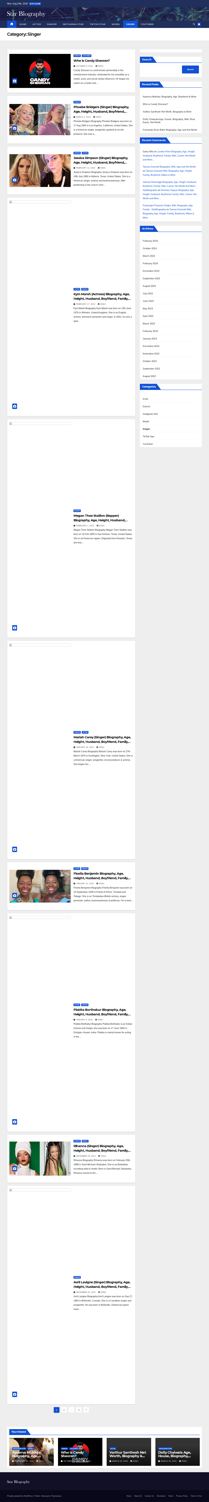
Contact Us (149, 1496)
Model (116, 24)
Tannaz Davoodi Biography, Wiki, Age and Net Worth (169, 167)
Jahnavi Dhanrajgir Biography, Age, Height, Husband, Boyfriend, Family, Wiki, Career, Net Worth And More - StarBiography (170, 186)
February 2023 (150, 331)
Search (146, 59)
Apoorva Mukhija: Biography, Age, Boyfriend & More (169, 96)
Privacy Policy (182, 1496)
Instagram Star (73, 24)
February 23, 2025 (24, 1461)
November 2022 (151, 353)
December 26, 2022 (86, 1292)
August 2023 (149, 286)
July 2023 (148, 293)
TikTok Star (97, 24)
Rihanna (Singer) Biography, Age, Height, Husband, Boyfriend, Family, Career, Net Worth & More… (101, 1150)
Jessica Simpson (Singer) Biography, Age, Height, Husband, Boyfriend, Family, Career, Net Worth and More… (102, 162)
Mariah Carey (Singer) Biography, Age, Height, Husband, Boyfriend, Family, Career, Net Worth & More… (102, 741)
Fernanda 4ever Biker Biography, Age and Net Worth (170, 130)
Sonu (101, 66)
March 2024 (149, 256)
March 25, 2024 (120, 1461)
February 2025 (150, 241)
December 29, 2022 (86, 1156)
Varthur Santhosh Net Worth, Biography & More (167, 111)
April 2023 (148, 316)
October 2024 (150, 248)
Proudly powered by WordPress (20, 1496)
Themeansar (56, 1496)
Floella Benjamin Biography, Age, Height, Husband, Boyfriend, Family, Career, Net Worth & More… (101, 878)
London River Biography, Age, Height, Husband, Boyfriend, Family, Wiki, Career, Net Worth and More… (169, 155)
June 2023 (148, 301)
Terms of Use (196, 1496)
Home (22, 24)
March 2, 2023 (83, 117)
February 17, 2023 (86, 304)
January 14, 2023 (85, 884)
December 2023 (151, 271)
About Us (138, 1496)
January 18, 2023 (85, 747)
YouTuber (147, 24)
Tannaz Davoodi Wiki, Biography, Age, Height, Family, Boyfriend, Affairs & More (168, 213)
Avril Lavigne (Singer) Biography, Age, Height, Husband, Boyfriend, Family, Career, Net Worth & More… (102, 1286)
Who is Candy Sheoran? (92, 61)
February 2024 (150, 263)
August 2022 (149, 376)
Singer (130, 24)
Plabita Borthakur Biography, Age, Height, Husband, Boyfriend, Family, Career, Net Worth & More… (101, 1014)
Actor (37, 24)
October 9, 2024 (85, 66)
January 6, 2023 (84, 1020)
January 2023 (150, 338)
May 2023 (148, 308)
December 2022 (151, 346)
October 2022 (150, 361)
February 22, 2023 (86, 168)
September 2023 (151, 278)
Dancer (52, 24)
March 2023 (149, 323)
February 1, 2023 (85, 526)
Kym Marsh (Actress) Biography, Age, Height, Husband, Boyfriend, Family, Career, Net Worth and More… (102, 298)
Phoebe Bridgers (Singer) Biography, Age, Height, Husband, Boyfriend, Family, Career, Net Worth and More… (102, 111)
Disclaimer (161, 1496)
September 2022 (151, 369)
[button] (194, 24)
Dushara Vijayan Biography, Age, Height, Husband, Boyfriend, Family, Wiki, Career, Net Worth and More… (170, 194)
